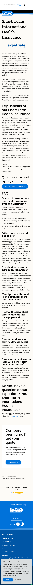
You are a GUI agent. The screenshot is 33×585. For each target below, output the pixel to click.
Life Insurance (6, 542)
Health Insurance (12, 476)
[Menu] (29, 5)
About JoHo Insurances (10, 549)
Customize (18, 579)
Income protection (8, 545)
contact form (14, 416)
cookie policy (12, 575)
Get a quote (12, 462)
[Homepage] (8, 13)
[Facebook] (18, 524)
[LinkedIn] (22, 524)
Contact (5, 555)
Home (3, 476)
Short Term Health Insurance (14, 186)
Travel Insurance (7, 538)
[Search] (24, 5)
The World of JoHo (8, 552)
